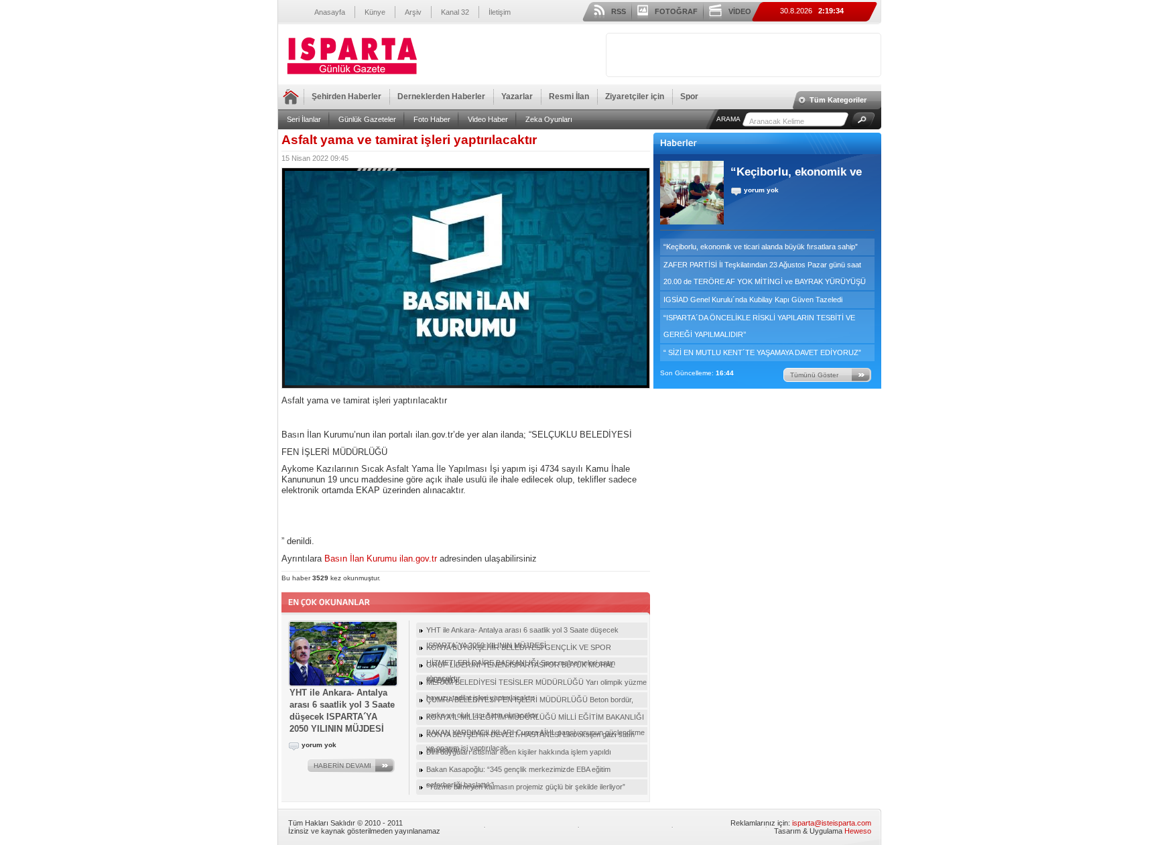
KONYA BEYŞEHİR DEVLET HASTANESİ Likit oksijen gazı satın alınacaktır (530, 736)
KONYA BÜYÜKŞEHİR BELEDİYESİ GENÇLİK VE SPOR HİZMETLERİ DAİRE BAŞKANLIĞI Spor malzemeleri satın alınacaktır (520, 649)
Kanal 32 (455, 12)
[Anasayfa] (352, 75)
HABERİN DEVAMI (342, 765)
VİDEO (739, 11)
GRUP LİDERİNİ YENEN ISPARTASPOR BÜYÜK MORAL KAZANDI (520, 667)
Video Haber (488, 119)
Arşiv (413, 12)
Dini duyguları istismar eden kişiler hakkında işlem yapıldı (518, 752)
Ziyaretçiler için (634, 96)
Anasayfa (329, 12)
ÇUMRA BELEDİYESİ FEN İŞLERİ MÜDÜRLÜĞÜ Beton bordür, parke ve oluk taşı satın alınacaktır (529, 702)
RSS (618, 11)
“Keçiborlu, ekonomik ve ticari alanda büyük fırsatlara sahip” (760, 247)
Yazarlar (517, 96)
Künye (375, 12)
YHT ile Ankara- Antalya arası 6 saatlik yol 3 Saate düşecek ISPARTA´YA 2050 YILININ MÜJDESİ (522, 632)
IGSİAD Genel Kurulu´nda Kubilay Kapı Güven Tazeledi (752, 300)
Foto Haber (431, 119)
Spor (689, 96)
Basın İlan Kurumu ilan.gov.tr (380, 559)
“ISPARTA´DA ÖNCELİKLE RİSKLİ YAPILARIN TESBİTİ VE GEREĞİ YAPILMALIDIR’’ (759, 326)
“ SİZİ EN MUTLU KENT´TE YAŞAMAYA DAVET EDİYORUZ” (762, 352)
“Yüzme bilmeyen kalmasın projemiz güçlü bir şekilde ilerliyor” (525, 787)
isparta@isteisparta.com (831, 823)
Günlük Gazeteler (367, 119)
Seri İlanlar (304, 119)
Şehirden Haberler (346, 96)
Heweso (857, 831)
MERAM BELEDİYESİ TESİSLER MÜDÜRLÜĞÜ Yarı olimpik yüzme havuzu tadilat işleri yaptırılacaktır (536, 684)
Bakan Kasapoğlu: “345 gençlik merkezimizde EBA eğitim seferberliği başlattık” (518, 771)
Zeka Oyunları (548, 119)
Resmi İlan (569, 96)
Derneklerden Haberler (441, 96)
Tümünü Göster (814, 375)
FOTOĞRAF (676, 11)
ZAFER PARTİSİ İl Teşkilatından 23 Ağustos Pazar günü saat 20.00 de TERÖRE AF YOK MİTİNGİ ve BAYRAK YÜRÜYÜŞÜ (764, 273)
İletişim (500, 12)
